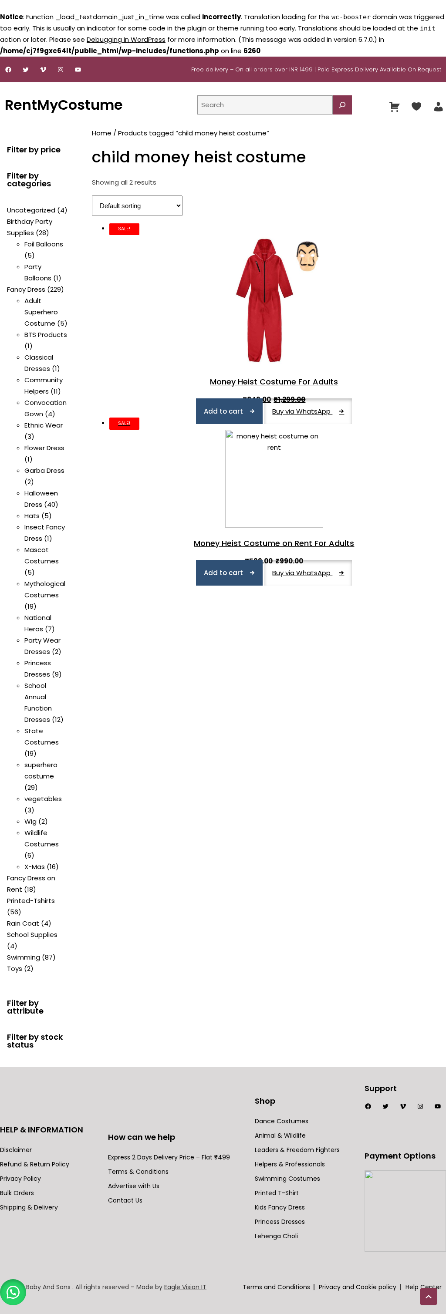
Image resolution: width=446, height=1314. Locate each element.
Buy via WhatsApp (302, 411)
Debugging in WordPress (126, 39)
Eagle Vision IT (185, 1287)
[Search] (342, 105)
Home (102, 133)
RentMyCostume (64, 105)
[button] (13, 1292)
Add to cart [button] (223, 411)
